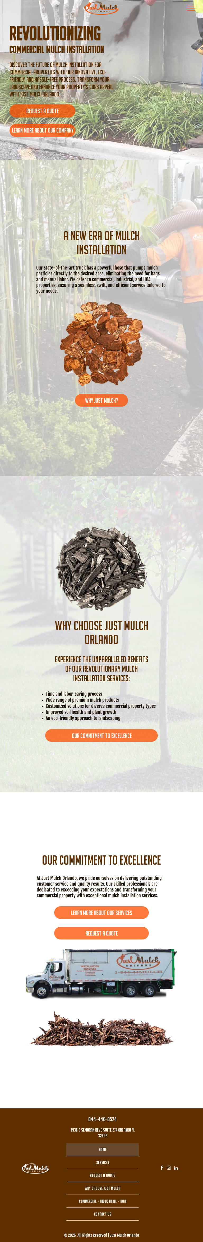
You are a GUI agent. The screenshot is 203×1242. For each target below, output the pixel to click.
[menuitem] (102, 1149)
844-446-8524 (102, 1119)
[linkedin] (176, 1168)
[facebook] (162, 1168)
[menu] (191, 8)
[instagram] (169, 1168)
